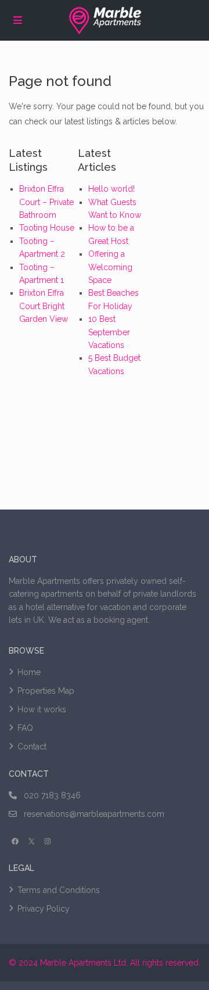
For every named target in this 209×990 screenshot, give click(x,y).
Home (29, 672)
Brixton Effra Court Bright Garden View (43, 306)
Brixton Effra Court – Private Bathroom (46, 202)
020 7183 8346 (52, 795)
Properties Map (45, 690)
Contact (31, 746)
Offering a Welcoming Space (110, 267)
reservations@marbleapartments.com (94, 814)
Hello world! (111, 188)
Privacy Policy (43, 908)
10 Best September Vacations (109, 332)
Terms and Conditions (58, 890)
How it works (41, 709)
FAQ (25, 728)
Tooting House (46, 227)
